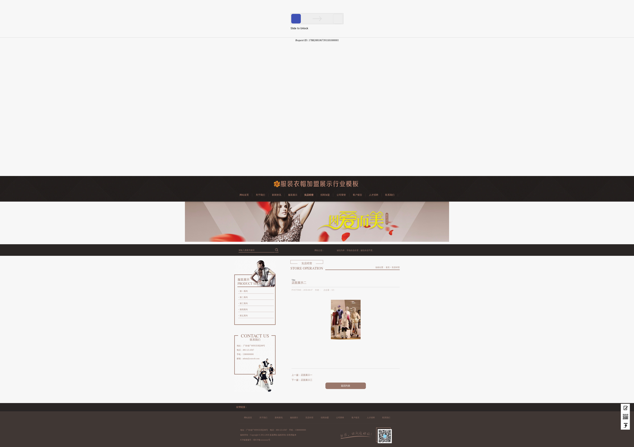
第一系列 (244, 291)
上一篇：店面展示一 (302, 375)
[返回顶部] (625, 425)
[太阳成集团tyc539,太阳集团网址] (317, 187)
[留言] (625, 408)
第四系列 (244, 309)
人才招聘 (373, 195)
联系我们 (389, 195)
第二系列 (244, 297)
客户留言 (357, 195)
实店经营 (309, 195)
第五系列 (244, 315)
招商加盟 (325, 195)
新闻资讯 (276, 195)
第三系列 (244, 303)
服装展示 (292, 195)
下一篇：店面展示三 (302, 380)
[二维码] (625, 416)
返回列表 (345, 386)
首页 (388, 267)
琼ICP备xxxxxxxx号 (261, 440)
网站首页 (244, 195)
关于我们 (260, 195)
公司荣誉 (341, 195)
